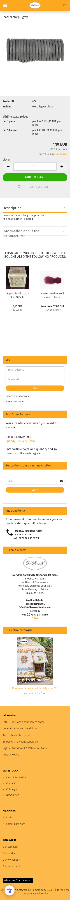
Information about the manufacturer (21, 232)
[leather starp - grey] (35, 49)
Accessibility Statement (16, 735)
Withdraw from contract (18, 880)
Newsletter (12, 795)
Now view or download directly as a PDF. (35, 688)
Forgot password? (15, 401)
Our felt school (11, 866)
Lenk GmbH (41, 893)
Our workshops (11, 859)
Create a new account (18, 396)
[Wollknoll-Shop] (35, 5)
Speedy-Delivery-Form (20, 441)
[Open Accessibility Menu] (9, 890)
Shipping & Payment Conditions (21, 741)
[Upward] (60, 895)
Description (12, 208)
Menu (5, 5)
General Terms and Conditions (20, 728)
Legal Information (16, 777)
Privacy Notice (11, 754)
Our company (10, 846)
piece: (6, 159)
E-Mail (35, 618)
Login (35, 388)
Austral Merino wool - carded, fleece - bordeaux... (52, 295)
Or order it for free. (35, 693)
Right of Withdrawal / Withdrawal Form (25, 748)
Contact (10, 783)
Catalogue (12, 789)
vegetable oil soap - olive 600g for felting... (17, 295)
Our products (10, 853)
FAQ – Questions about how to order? (24, 722)
